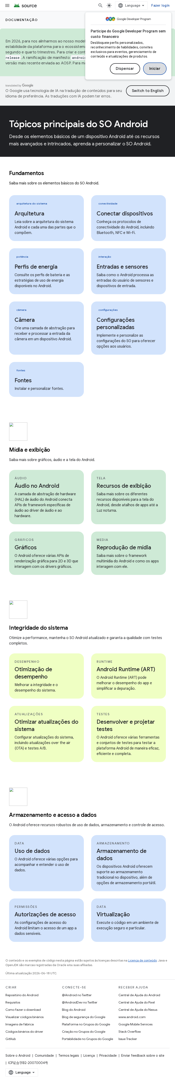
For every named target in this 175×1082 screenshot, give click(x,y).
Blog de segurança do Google (83, 1017)
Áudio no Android (37, 485)
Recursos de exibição (124, 485)
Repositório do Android (22, 995)
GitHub (10, 1039)
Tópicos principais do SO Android (78, 123)
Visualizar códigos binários (24, 1017)
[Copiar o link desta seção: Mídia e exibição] (56, 450)
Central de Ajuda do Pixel (136, 1002)
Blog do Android (73, 1010)
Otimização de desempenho (33, 673)
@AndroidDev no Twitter (79, 1002)
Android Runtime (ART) (126, 669)
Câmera (25, 320)
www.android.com (132, 1017)
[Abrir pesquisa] (100, 5)
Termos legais (68, 1055)
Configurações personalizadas (116, 324)
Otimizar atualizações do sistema (46, 725)
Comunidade (44, 1055)
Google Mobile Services (135, 1024)
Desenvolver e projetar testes (126, 725)
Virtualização (113, 914)
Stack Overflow (129, 1032)
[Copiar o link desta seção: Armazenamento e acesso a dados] (102, 815)
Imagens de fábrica (19, 1024)
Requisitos (12, 1002)
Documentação (21, 20)
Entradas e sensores (122, 266)
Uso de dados (32, 851)
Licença (89, 1055)
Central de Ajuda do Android (139, 995)
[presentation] (87, 173)
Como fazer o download (23, 1010)
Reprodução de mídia (124, 547)
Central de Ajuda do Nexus (137, 1010)
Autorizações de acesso (45, 914)
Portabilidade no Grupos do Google (87, 1039)
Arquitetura (29, 213)
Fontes (23, 380)
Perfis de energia (36, 266)
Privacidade (108, 1055)
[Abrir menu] (7, 5)
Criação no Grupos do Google (83, 1032)
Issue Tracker (127, 1039)
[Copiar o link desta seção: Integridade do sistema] (73, 628)
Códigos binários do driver (24, 1032)
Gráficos (26, 547)
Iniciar (155, 68)
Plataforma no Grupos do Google (86, 1024)
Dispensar (125, 68)
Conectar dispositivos (125, 213)
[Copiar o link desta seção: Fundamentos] (49, 173)
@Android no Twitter (77, 995)
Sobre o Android (17, 1055)
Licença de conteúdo (142, 960)
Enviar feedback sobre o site (142, 1055)
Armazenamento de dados (122, 855)
